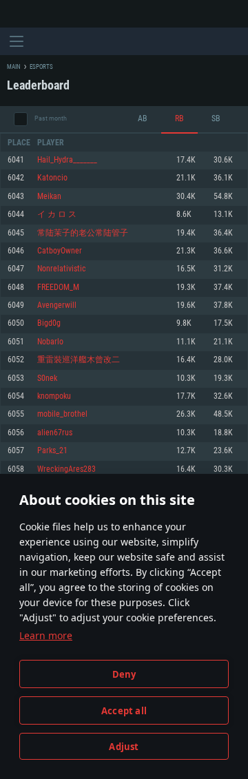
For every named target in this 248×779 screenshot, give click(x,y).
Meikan (49, 196)
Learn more (45, 635)
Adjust (123, 746)
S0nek (47, 378)
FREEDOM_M (58, 287)
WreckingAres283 (66, 469)
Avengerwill (56, 305)
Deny (124, 674)
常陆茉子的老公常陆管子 (82, 233)
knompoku (54, 396)
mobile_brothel (62, 414)
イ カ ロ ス (56, 214)
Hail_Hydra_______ (67, 160)
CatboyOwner (59, 251)
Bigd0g (49, 323)
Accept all (124, 711)
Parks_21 (52, 451)
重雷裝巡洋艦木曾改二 (78, 360)
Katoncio (52, 178)
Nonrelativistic (61, 269)
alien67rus (54, 433)
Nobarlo (50, 342)
